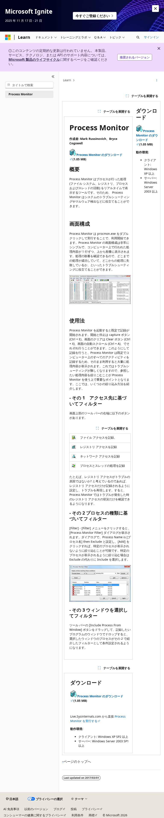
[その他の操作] (157, 80)
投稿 (74, 809)
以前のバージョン (36, 809)
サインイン (151, 37)
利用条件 (77, 815)
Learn (67, 80)
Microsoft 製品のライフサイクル (34, 59)
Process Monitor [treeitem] (21, 94)
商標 (92, 815)
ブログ (57, 809)
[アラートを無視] (155, 8)
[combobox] (29, 85)
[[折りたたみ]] (53, 76)
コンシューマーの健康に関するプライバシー (33, 815)
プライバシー (91, 809)
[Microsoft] (8, 37)
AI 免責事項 (11, 809)
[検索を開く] (138, 37)
